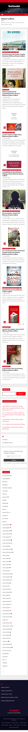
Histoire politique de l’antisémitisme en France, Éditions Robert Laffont (11, 93)
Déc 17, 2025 (7, 58)
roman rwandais (6, 629)
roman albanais (6, 524)
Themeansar (13, 720)
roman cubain (5, 567)
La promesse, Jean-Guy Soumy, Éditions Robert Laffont (12, 369)
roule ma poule (6, 248)
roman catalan (5, 555)
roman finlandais (6, 580)
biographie (5, 132)
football (4, 506)
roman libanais (6, 610)
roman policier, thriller (14, 211)
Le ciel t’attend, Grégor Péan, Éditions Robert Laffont (12, 135)
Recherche (6, 389)
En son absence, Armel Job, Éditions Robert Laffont (11, 214)
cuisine (4, 491)
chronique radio (6, 487)
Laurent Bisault (6, 406)
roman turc (5, 641)
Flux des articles (7, 442)
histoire (4, 89)
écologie (4, 494)
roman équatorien (6, 573)
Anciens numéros (15, 722)
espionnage (5, 503)
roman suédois (6, 635)
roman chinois (6, 561)
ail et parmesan (6, 475)
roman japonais (6, 607)
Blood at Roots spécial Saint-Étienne (16, 424)
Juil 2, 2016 (6, 372)
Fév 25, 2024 (7, 138)
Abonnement (7, 722)
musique (4, 515)
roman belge (5, 211)
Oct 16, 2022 (7, 177)
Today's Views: (5, 687)
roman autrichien (6, 543)
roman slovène (6, 632)
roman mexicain (6, 616)
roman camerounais (7, 552)
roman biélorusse (6, 549)
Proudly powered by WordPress (9, 718)
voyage (12, 248)
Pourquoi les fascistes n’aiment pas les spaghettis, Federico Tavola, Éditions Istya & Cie (13, 408)
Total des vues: (5, 694)
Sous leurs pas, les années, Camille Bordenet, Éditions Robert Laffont (13, 55)
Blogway (22, 718)
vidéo (3, 662)
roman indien (5, 595)
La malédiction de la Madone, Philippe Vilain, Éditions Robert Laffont (12, 173)
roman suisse (5, 638)
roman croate (5, 564)
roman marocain (6, 613)
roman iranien (5, 598)
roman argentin (6, 537)
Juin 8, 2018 (7, 256)
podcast (4, 521)
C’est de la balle (5, 725)
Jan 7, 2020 (6, 216)
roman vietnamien (6, 647)
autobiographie (6, 478)
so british (16, 287)
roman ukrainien (6, 644)
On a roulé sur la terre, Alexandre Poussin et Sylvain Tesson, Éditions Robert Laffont (13, 252)
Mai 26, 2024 (7, 97)
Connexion (5, 439)
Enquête (4, 500)
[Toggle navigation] (26, 15)
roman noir (5, 620)
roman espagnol (6, 577)
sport (3, 659)
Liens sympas (23, 725)
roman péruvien (6, 623)
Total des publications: (6, 700)
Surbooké (14, 6)
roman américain (6, 533)
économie (4, 497)
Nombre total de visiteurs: (7, 697)
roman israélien (6, 604)
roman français (6, 52)
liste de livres (5, 512)
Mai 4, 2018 (6, 293)
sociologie (13, 52)
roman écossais (6, 570)
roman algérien (6, 527)
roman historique (6, 589)
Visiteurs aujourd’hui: (6, 690)
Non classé (5, 518)
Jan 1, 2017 (6, 332)
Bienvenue (4, 481)
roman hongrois (6, 592)
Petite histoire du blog (14, 727)
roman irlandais (6, 601)
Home (2, 20)
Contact (10, 725)
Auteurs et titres (23, 722)
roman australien (6, 540)
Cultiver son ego (16, 725)
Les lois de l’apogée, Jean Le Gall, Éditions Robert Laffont (13, 330)
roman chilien (5, 558)
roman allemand (6, 530)
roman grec (5, 586)
